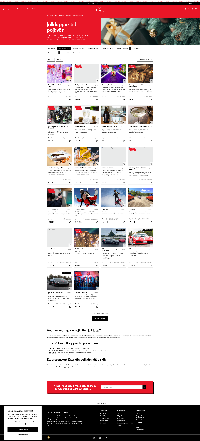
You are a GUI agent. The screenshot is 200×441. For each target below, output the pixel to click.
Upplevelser (11, 9)
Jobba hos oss (140, 429)
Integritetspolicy (105, 420)
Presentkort (20, 9)
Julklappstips (68, 15)
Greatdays (75, 423)
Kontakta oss (121, 413)
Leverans (119, 425)
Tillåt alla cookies (23, 429)
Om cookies (103, 423)
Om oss (138, 413)
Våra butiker (120, 418)
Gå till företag (193, 3)
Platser (34, 9)
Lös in (28, 9)
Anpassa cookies (23, 434)
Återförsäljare (121, 420)
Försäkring (103, 416)
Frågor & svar (121, 416)
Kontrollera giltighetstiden (125, 423)
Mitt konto (103, 413)
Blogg (138, 427)
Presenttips (61, 15)
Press (137, 425)
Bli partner (139, 422)
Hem (56, 15)
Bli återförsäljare (141, 420)
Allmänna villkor (104, 418)
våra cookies (21, 424)
